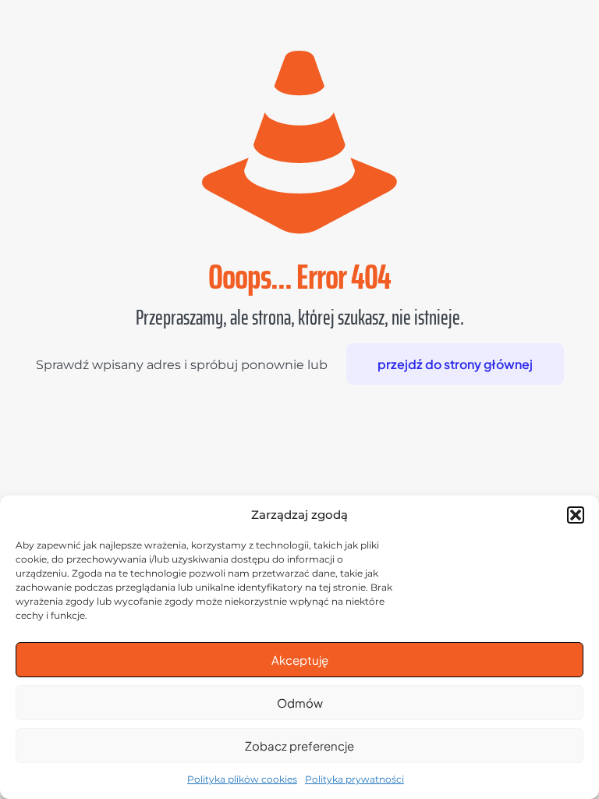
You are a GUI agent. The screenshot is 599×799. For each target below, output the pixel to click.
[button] (575, 515)
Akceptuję (299, 659)
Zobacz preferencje (299, 745)
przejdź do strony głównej (455, 364)
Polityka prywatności (354, 779)
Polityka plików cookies (242, 779)
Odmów (300, 702)
